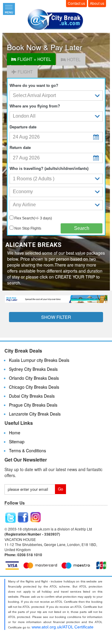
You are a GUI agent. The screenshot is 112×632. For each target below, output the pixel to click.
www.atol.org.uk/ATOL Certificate (62, 627)
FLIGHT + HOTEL (33, 59)
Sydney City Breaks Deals (33, 369)
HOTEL (73, 59)
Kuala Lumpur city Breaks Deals (39, 360)
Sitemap (16, 442)
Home (14, 433)
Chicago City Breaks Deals (34, 387)
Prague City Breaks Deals (33, 405)
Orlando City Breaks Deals (34, 378)
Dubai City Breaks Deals (32, 396)
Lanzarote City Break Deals (35, 414)
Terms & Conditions (27, 450)
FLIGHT (24, 72)
